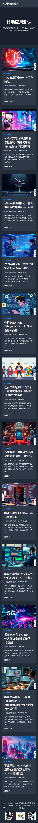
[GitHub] (3, 803)
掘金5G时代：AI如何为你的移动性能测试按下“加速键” (17, 638)
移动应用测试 (7, 73)
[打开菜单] (34, 3)
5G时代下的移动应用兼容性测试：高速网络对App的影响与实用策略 (17, 142)
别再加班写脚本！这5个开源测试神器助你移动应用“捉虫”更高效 (18, 391)
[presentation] (19, 59)
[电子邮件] (3, 807)
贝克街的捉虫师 (11, 85)
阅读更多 (7, 101)
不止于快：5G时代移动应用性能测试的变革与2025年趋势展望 (17, 769)
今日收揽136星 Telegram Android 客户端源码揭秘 (18, 326)
